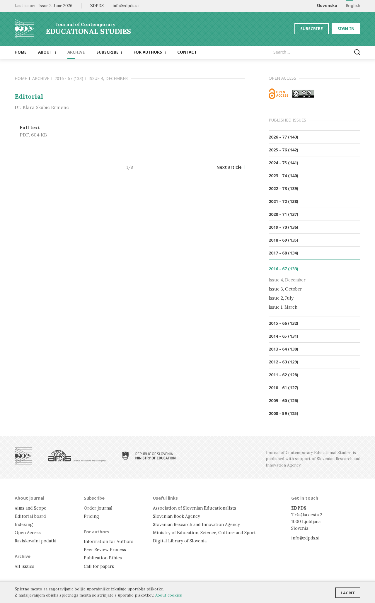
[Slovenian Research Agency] (77, 455)
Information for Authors (108, 541)
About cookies (168, 595)
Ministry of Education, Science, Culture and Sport (204, 532)
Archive (76, 52)
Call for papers (99, 566)
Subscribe (311, 28)
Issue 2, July (281, 298)
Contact (187, 52)
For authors (148, 52)
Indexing (24, 524)
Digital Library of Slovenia (180, 541)
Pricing (91, 516)
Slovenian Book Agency (176, 516)
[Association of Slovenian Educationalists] (23, 455)
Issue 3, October (285, 289)
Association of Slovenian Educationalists (194, 508)
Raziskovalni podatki (36, 541)
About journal (29, 498)
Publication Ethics (103, 558)
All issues (24, 566)
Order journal (98, 508)
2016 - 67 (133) (68, 78)
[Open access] (278, 93)
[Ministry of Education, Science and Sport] (149, 455)
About (45, 52)
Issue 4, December (108, 78)
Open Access (28, 532)
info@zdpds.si (305, 538)
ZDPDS (97, 5)
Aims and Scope (30, 508)
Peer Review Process (105, 549)
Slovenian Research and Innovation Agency (196, 524)
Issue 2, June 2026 (55, 5)
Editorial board (30, 516)
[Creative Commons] (303, 93)
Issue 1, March (283, 307)
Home (20, 52)
